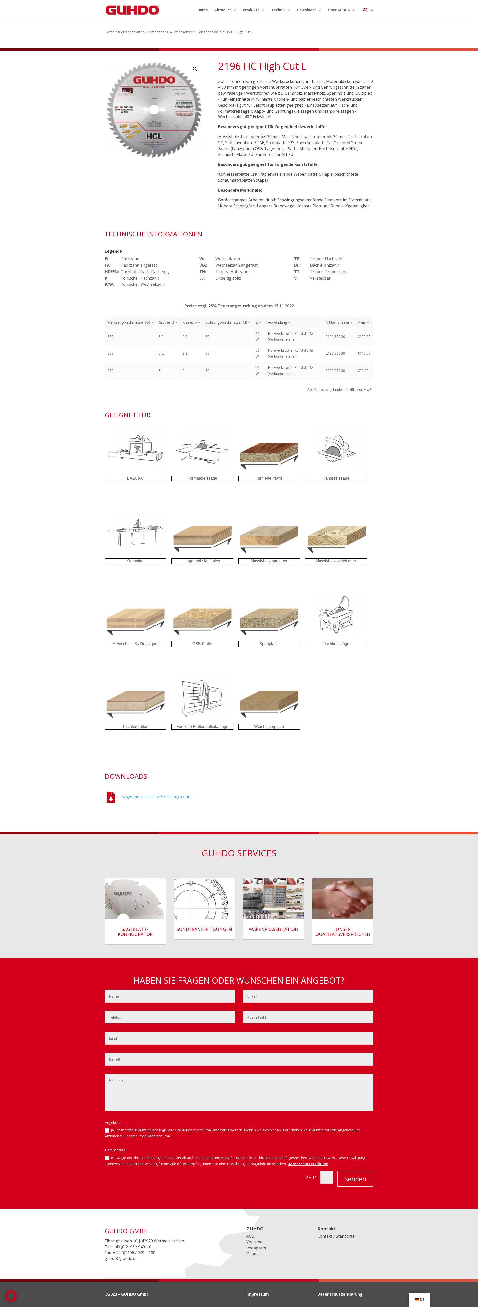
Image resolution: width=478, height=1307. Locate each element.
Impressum (257, 1294)
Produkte (251, 10)
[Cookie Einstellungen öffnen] (11, 1300)
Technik (278, 10)
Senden (355, 1178)
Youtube (254, 1242)
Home (202, 10)
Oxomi (252, 1253)
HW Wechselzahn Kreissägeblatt (193, 32)
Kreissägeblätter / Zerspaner (141, 32)
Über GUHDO (339, 10)
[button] (195, 69)
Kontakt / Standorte (336, 1236)
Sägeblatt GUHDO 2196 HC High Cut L (157, 797)
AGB (250, 1236)
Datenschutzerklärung (308, 1163)
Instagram (256, 1247)
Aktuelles (223, 10)
